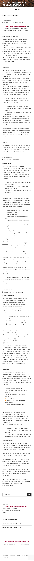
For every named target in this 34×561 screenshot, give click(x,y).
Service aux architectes (11, 160)
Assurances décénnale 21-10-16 (11, 527)
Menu (17, 9)
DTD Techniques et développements (14, 3)
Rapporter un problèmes (24, 544)
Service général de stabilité (12, 23)
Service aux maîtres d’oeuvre (13, 292)
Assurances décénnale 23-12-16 (11, 524)
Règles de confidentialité (9, 544)
